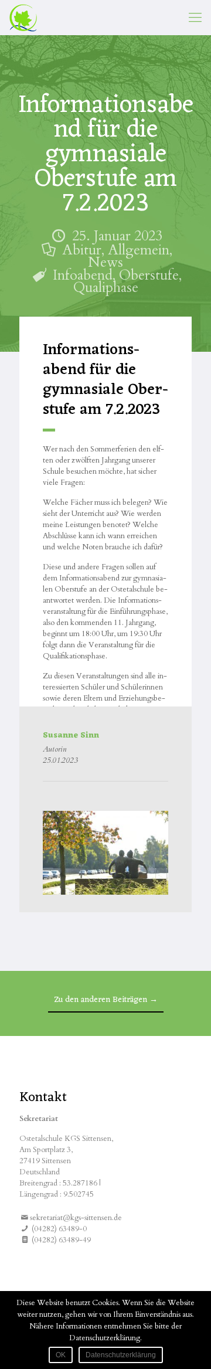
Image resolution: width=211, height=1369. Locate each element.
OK (61, 1355)
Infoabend (83, 275)
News (105, 262)
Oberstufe (149, 275)
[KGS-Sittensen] (23, 17)
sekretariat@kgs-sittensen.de (76, 1217)
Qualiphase (105, 287)
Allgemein (138, 250)
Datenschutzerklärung (121, 1355)
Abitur (81, 250)
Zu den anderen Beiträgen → (106, 1000)
